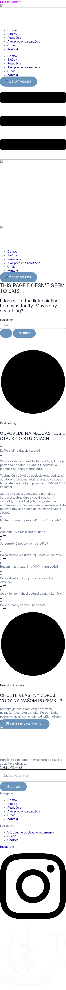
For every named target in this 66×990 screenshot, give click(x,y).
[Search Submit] (6, 333)
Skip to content (10, 2)
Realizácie (14, 37)
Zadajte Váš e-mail (11, 767)
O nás (11, 45)
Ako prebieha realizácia (23, 41)
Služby (12, 34)
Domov (12, 30)
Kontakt (12, 49)
